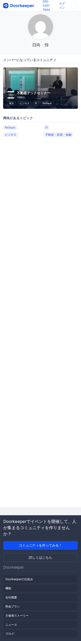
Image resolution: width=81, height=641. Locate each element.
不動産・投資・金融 (58, 134)
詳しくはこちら (40, 557)
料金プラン (12, 606)
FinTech (47, 103)
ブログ (9, 633)
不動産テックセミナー (33, 93)
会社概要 (11, 597)
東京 (11, 103)
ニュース (11, 624)
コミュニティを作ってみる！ (40, 545)
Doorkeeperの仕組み (19, 579)
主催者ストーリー (17, 615)
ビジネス (24, 103)
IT (36, 103)
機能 (8, 588)
